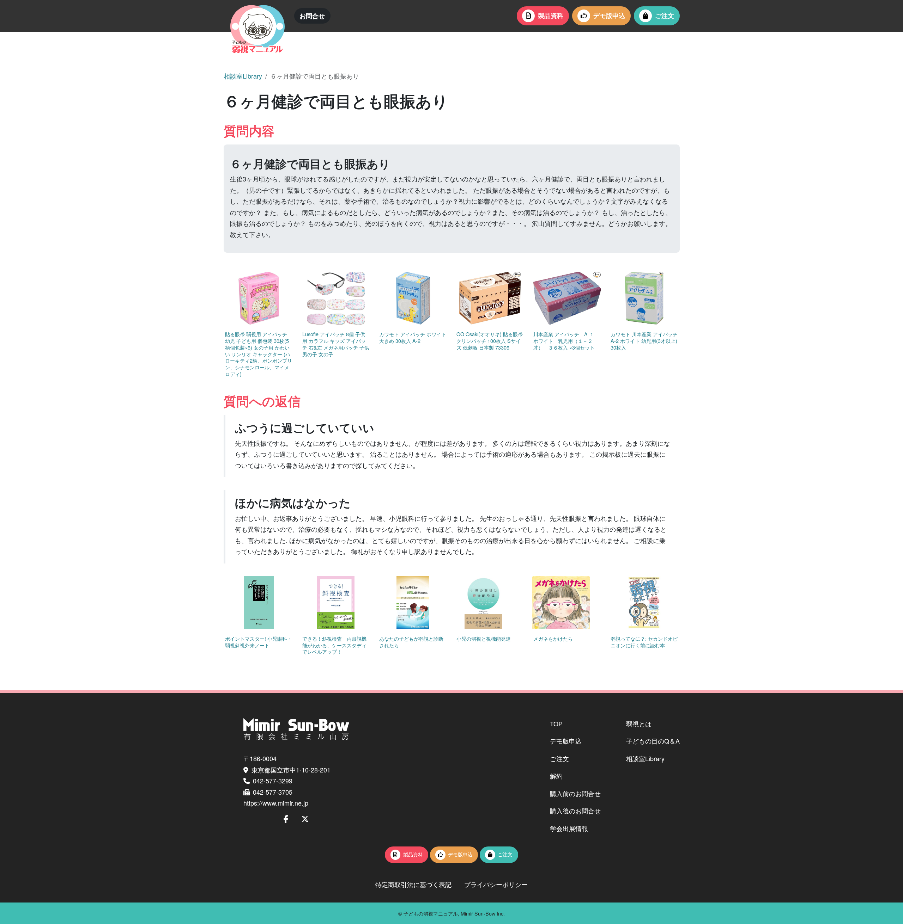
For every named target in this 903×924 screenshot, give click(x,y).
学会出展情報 (569, 828)
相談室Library (243, 75)
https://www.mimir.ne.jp (275, 802)
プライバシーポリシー (496, 884)
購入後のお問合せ (575, 810)
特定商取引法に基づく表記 (413, 884)
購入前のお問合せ (575, 793)
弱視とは (639, 723)
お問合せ (312, 15)
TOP (556, 723)
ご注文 (664, 15)
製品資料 (550, 15)
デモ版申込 (609, 15)
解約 (556, 775)
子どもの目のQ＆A (653, 740)
